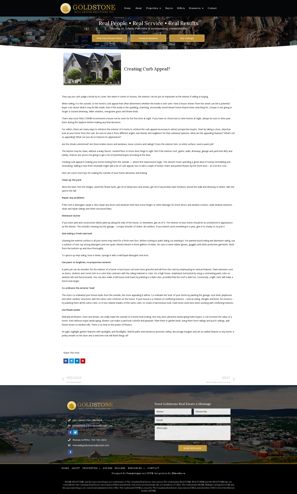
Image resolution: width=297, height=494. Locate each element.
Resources (194, 8)
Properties (152, 8)
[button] (65, 360)
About (138, 8)
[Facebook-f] (70, 432)
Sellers (181, 8)
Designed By (119, 473)
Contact (212, 8)
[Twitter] (75, 432)
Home (127, 8)
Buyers (169, 8)
